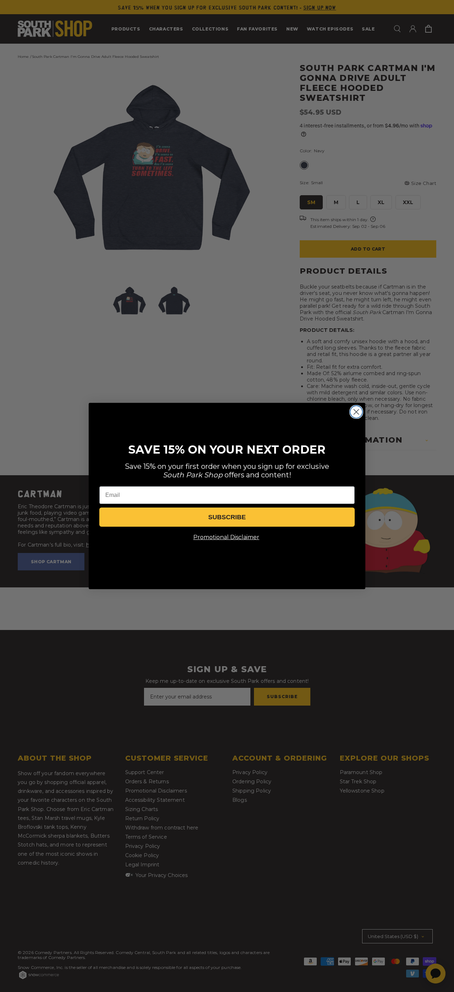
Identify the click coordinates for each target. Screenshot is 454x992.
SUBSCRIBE (227, 517)
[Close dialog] (356, 412)
